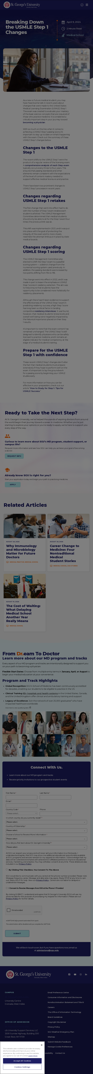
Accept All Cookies (22, 1061)
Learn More (32, 1056)
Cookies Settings (22, 1067)
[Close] (41, 1045)
